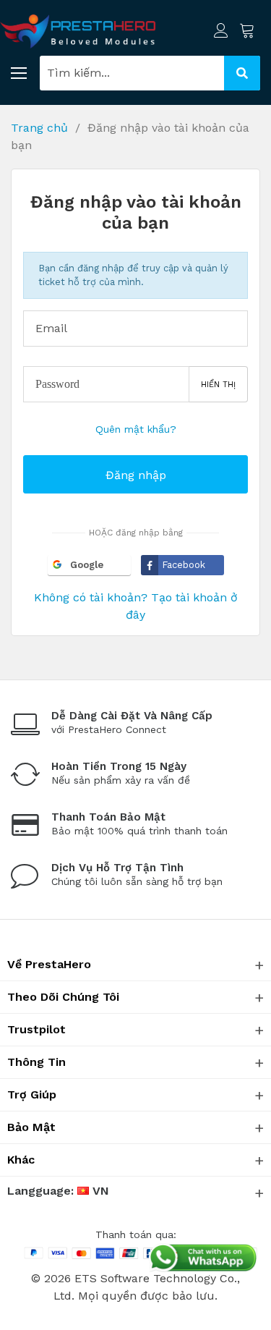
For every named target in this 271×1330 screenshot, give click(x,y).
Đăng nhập (136, 475)
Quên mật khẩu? (135, 429)
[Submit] (242, 73)
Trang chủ (39, 128)
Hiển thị (218, 384)
